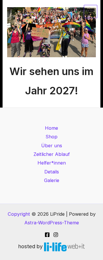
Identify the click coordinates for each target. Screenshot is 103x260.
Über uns (51, 145)
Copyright (19, 214)
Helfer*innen (51, 163)
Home (51, 128)
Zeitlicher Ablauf (51, 154)
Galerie (51, 180)
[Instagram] (55, 234)
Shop (51, 136)
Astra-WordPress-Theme (51, 222)
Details (51, 172)
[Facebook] (47, 234)
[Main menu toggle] (90, 11)
